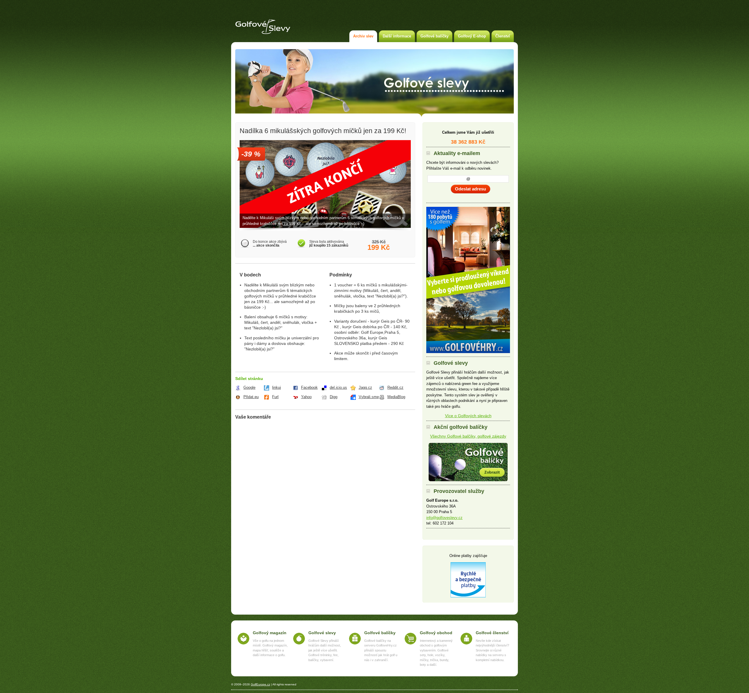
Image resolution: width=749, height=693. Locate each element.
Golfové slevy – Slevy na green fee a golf (262, 26)
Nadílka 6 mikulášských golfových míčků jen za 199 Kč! (323, 131)
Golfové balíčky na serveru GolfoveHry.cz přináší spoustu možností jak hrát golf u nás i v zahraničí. (380, 650)
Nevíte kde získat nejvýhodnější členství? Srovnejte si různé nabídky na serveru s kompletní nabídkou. (492, 650)
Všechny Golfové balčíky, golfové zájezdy (468, 436)
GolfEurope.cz (260, 684)
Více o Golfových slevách (468, 415)
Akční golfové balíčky (468, 462)
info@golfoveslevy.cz (444, 517)
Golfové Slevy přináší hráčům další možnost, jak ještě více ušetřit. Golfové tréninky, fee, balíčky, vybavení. (324, 650)
